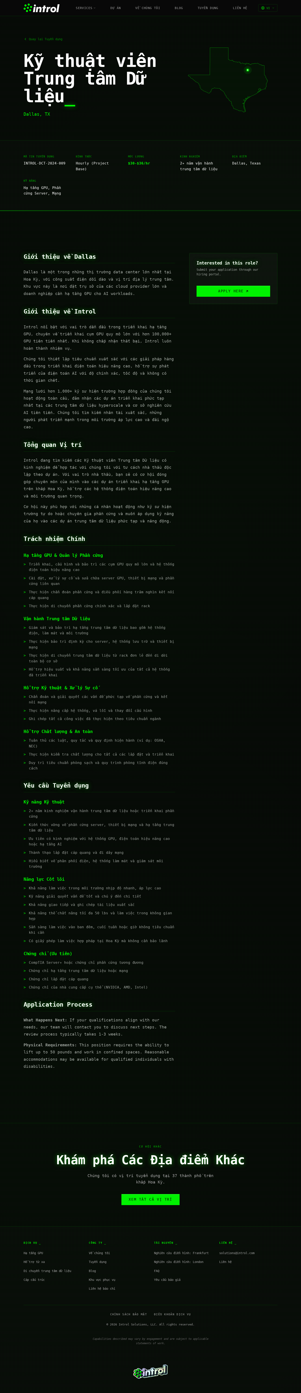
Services (84, 8)
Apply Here (231, 291)
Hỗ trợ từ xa (34, 1262)
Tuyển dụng (208, 8)
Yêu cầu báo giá (167, 1279)
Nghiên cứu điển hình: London (178, 1262)
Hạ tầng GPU (33, 1253)
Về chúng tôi (147, 8)
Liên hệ (240, 8)
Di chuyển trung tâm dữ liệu (47, 1271)
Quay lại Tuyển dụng (45, 39)
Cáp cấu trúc (34, 1279)
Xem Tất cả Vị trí (150, 1199)
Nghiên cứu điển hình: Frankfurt (181, 1253)
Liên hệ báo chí (102, 1288)
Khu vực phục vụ (102, 1279)
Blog (179, 8)
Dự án (115, 8)
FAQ (156, 1271)
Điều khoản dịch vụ (172, 1314)
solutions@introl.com (237, 1253)
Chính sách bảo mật (128, 1314)
